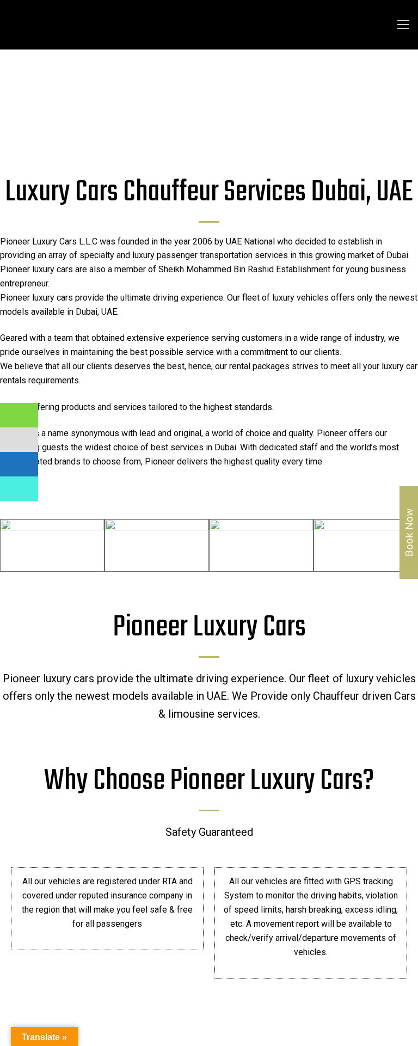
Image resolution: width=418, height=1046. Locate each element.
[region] (209, 99)
